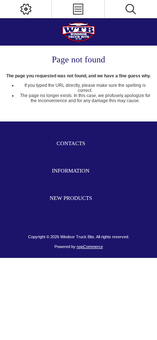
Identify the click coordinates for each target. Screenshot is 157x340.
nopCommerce (90, 246)
